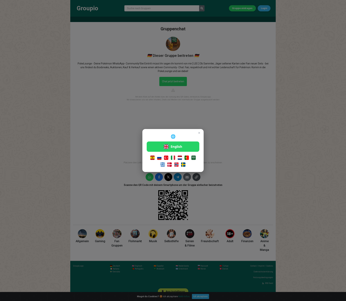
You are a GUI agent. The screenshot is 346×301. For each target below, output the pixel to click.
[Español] (152, 158)
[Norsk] (176, 165)
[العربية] (193, 158)
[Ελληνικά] (163, 165)
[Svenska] (183, 165)
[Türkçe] (166, 158)
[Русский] (159, 158)
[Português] (187, 158)
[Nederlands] (180, 158)
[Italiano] (173, 158)
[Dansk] (170, 165)
